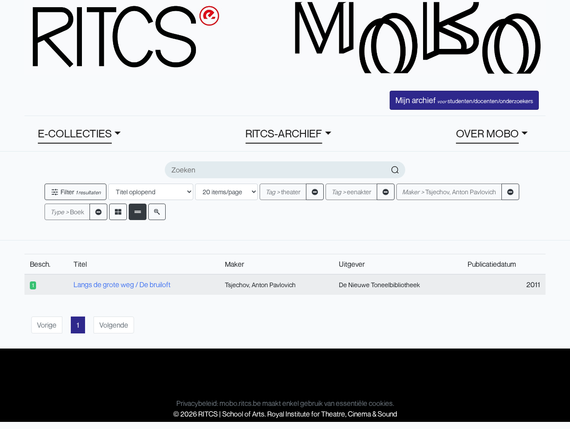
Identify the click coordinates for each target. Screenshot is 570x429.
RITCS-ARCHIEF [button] (283, 133)
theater (283, 192)
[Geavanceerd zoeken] (157, 212)
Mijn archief (464, 100)
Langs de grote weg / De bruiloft (122, 284)
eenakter (351, 192)
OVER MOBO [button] (487, 133)
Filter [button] (80, 192)
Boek (67, 212)
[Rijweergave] (138, 212)
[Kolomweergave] (118, 212)
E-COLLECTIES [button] (75, 133)
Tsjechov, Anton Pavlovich (449, 192)
